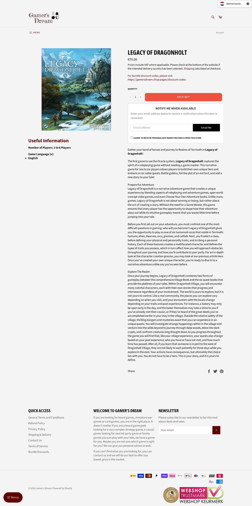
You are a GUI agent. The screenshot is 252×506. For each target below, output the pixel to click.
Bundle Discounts (38, 452)
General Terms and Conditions (46, 418)
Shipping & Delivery (39, 435)
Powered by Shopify (62, 488)
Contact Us (35, 440)
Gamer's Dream (43, 488)
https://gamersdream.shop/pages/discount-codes (157, 80)
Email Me (206, 128)
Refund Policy (36, 423)
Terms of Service (38, 446)
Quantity (132, 89)
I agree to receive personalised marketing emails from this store (167, 138)
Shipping (189, 69)
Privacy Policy (36, 429)
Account (220, 32)
